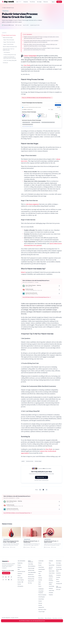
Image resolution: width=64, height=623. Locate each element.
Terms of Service (48, 618)
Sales (19, 569)
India (39, 573)
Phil (9, 25)
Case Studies (51, 586)
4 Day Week (27, 65)
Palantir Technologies (30, 56)
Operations (20, 573)
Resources (46, 1)
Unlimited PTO (41, 607)
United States (41, 567)
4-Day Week (30, 563)
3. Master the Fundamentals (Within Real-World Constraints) (9, 57)
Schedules (51, 592)
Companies (25, 1)
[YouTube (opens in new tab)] (11, 580)
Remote (40, 562)
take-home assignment (32, 204)
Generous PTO (31, 580)
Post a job (58, 589)
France (39, 586)
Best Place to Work (42, 609)
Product (19, 565)
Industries (51, 588)
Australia (40, 579)
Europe (39, 565)
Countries (58, 577)
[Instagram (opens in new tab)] (9, 577)
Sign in (53, 1)
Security (19, 584)
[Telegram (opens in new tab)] (6, 580)
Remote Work (51, 565)
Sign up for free (40, 477)
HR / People (20, 577)
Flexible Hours (31, 574)
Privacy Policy (41, 618)
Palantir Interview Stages (8, 37)
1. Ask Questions (6, 52)
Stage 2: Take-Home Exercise (9, 42)
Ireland (39, 575)
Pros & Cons (32, 1)
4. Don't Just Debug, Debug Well (9, 60)
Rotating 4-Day (31, 578)
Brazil (39, 584)
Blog (50, 562)
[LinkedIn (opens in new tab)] (6, 577)
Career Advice (51, 573)
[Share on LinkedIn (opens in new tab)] (43, 490)
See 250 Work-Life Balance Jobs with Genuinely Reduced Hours (32, 620)
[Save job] (59, 286)
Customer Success (21, 571)
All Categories (20, 586)
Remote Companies (42, 594)
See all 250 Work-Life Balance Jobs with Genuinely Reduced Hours (36, 297)
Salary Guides (51, 570)
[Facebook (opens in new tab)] (3, 580)
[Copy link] (46, 490)
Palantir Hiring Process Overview (9, 35)
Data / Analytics (21, 579)
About (57, 579)
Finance (19, 575)
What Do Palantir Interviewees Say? (10, 46)
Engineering (20, 562)
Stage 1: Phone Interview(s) (8, 39)
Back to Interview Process (9, 7)
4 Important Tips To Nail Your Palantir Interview (8, 49)
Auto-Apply (58, 562)
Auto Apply (39, 1)
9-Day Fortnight (31, 568)
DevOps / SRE (20, 581)
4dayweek (5, 561)
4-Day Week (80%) (32, 572)
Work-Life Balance (31, 566)
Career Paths (51, 590)
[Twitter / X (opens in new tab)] (3, 577)
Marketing (20, 567)
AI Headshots (58, 565)
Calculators (58, 573)
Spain (39, 581)
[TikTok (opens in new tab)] (11, 577)
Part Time (30, 582)
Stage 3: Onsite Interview (8, 44)
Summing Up (5, 62)
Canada (40, 571)
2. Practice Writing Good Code (9, 54)
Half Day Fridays (31, 570)
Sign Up (59, 1)
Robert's (23, 272)
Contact (57, 581)
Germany (40, 577)
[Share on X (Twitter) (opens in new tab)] (40, 490)
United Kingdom (41, 569)
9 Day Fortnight (41, 611)
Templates (51, 594)
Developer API (59, 583)
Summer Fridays (31, 576)
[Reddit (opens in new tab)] (9, 580)
